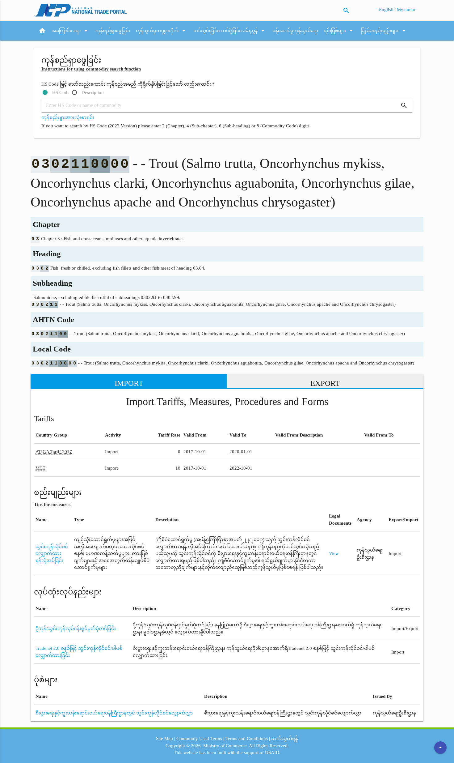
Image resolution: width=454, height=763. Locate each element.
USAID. (272, 752)
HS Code (60, 92)
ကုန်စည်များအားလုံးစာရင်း (67, 117)
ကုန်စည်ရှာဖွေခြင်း (112, 30)
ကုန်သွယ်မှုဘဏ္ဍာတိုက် (161, 30)
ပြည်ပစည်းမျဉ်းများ (384, 30)
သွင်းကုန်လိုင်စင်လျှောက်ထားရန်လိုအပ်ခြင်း (52, 553)
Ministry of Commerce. (225, 745)
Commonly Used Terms (199, 738)
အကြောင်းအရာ (71, 30)
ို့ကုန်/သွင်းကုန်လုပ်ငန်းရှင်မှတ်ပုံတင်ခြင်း (76, 628)
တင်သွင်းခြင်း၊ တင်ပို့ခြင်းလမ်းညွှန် (230, 30)
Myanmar (406, 9)
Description (93, 92)
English (387, 9)
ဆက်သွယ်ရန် (284, 738)
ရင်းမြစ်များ (339, 30)
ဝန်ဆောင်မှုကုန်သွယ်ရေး (295, 30)
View (334, 553)
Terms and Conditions (246, 738)
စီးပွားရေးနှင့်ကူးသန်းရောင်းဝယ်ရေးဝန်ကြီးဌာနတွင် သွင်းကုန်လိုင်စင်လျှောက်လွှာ (114, 712)
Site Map (164, 738)
